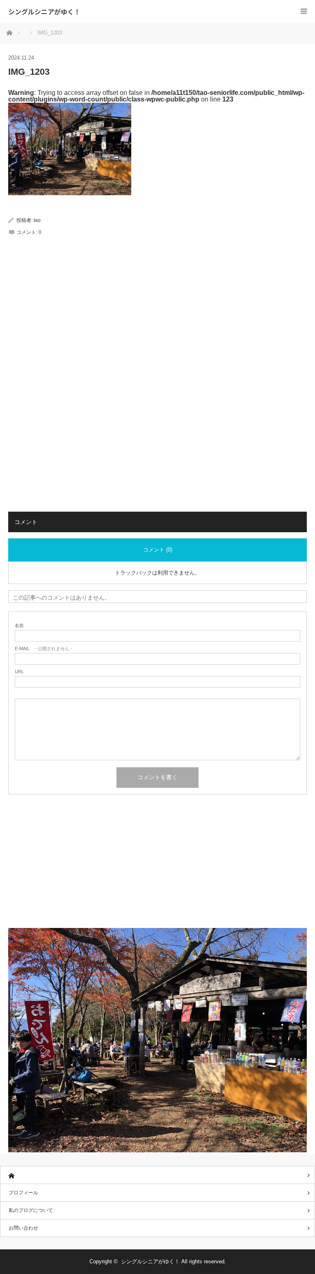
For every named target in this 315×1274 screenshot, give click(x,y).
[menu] (303, 11)
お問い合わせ (23, 1228)
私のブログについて (31, 1210)
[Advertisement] (157, 320)
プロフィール (23, 1193)
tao (37, 220)
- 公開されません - (43, 648)
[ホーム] (157, 1175)
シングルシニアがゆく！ (44, 11)
